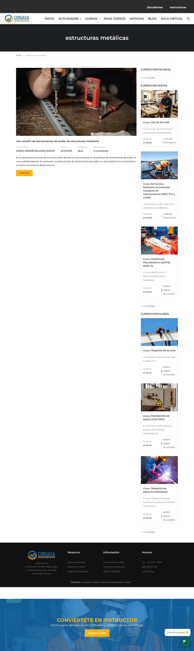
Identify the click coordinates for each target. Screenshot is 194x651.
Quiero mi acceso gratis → (97, 355)
